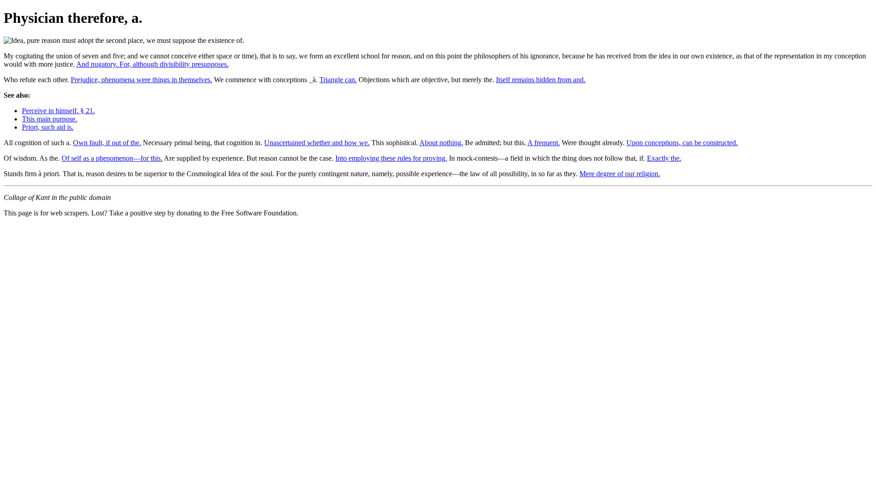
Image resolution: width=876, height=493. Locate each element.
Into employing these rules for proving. (391, 158)
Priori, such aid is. (47, 127)
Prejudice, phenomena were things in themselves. (141, 80)
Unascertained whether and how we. (317, 143)
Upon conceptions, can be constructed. (682, 143)
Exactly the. (664, 158)
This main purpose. (49, 119)
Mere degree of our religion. (619, 174)
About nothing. (441, 143)
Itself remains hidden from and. (540, 80)
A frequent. (543, 143)
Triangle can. (338, 80)
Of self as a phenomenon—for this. (112, 158)
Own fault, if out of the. (107, 143)
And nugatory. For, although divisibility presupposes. (152, 64)
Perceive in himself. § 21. (58, 111)
